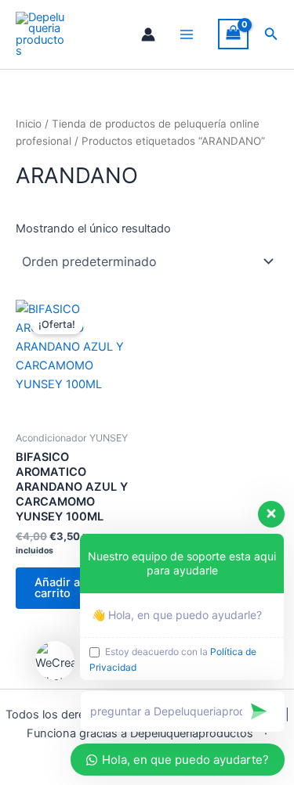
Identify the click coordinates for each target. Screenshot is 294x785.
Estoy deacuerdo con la (172, 659)
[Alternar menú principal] (186, 34)
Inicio (29, 123)
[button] (271, 34)
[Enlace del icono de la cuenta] (148, 34)
